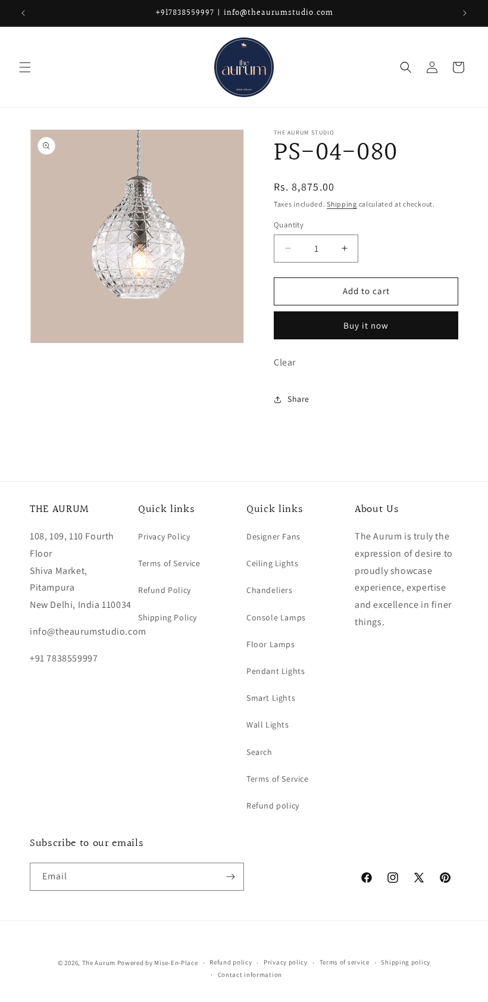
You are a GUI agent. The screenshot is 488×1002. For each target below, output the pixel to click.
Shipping (342, 203)
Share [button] (298, 399)
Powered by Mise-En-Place (157, 963)
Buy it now (366, 325)
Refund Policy (164, 590)
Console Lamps (276, 617)
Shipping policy (405, 962)
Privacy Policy (164, 536)
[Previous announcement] (23, 13)
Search (259, 752)
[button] (25, 67)
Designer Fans (273, 536)
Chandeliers (269, 590)
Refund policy (272, 805)
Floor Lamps (270, 644)
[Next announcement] (465, 13)
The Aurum (98, 963)
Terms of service (345, 962)
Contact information (250, 974)
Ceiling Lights (272, 563)
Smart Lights (270, 697)
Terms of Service (169, 563)
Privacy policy (286, 962)
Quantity (289, 225)
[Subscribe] (230, 877)
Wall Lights (267, 724)
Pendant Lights (275, 671)
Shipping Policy (167, 617)
